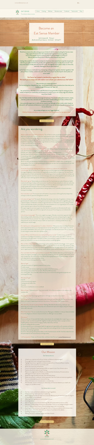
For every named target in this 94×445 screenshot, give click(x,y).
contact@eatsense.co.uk (21, 3)
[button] (78, 3)
